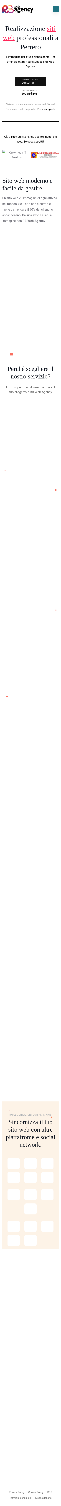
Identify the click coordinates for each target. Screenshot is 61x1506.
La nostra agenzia (12, 1402)
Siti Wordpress (10, 1361)
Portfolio (7, 1409)
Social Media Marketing (15, 1373)
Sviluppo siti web (11, 1348)
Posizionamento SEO (14, 1367)
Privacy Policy (17, 1492)
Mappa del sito (43, 1497)
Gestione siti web (12, 1380)
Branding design (11, 1386)
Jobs (5, 1428)
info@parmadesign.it (15, 1460)
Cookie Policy (35, 1492)
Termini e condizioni (20, 1497)
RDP (49, 1492)
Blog (4, 1421)
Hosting (32, 783)
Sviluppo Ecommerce (13, 1354)
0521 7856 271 (11, 1467)
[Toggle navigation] (56, 9)
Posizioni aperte (46, 109)
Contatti (6, 1434)
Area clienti (8, 1415)
